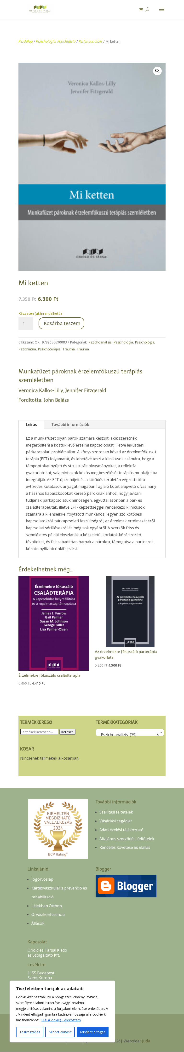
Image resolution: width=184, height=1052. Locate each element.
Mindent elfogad (92, 1032)
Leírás (31, 424)
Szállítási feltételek (116, 812)
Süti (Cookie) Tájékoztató (61, 1020)
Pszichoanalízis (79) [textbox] (128, 734)
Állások (37, 923)
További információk (70, 424)
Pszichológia (123, 342)
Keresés (67, 732)
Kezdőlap (25, 41)
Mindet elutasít (60, 1032)
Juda (146, 1041)
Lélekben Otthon (46, 905)
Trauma (69, 349)
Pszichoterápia (49, 349)
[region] (62, 1011)
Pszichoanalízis (90, 41)
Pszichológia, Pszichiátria (55, 41)
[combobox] (130, 732)
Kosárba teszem (62, 323)
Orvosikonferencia (48, 914)
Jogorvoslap (42, 879)
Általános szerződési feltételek (126, 838)
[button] (157, 71)
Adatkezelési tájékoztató (121, 829)
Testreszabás (29, 1032)
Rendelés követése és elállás (124, 847)
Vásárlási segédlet (115, 821)
